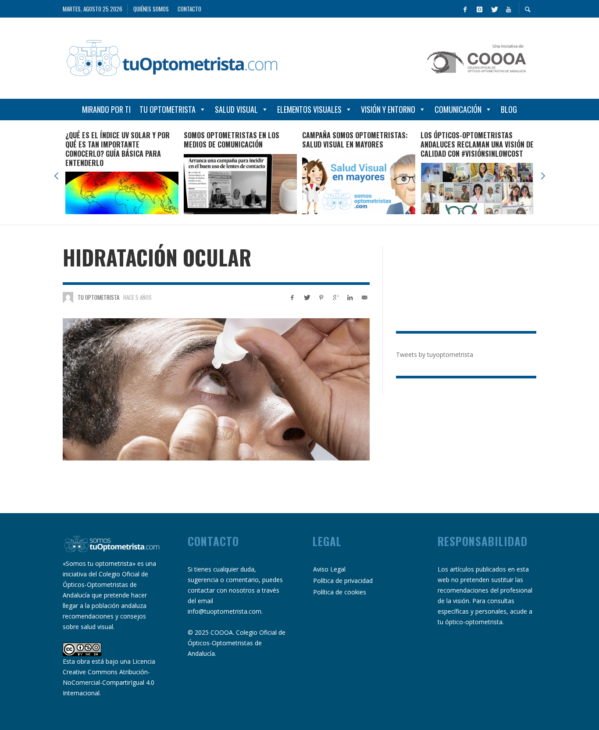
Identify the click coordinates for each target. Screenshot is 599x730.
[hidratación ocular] (216, 389)
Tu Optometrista (167, 109)
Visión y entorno (388, 109)
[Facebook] (464, 9)
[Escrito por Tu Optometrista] (68, 297)
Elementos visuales (309, 109)
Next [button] (542, 176)
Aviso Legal (329, 569)
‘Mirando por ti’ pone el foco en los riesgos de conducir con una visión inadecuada (474, 144)
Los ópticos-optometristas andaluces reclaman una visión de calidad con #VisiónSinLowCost (358, 144)
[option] (122, 172)
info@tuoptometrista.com (224, 611)
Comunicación (458, 109)
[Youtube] (508, 9)
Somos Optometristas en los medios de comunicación (113, 140)
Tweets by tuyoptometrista (434, 354)
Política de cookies (339, 592)
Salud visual (236, 109)
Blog (509, 109)
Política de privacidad (343, 580)
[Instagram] (479, 9)
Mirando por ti (106, 109)
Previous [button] (56, 176)
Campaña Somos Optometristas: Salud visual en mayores (236, 140)
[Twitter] (493, 9)
